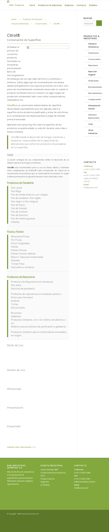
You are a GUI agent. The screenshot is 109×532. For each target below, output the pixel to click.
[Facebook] (91, 514)
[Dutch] (80, 151)
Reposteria (93, 65)
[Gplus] (100, 514)
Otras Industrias (92, 131)
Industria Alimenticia (93, 45)
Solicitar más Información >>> (21, 447)
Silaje (90, 124)
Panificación (93, 53)
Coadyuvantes (94, 99)
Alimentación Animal (94, 107)
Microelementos (95, 93)
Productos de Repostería (21, 276)
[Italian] (80, 154)
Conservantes (94, 59)
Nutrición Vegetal (92, 73)
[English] (80, 145)
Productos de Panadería (20, 182)
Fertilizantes (93, 80)
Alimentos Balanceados (94, 116)
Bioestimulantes (95, 87)
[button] (38, 183)
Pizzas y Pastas (15, 231)
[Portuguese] (80, 148)
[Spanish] (80, 142)
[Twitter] (95, 514)
